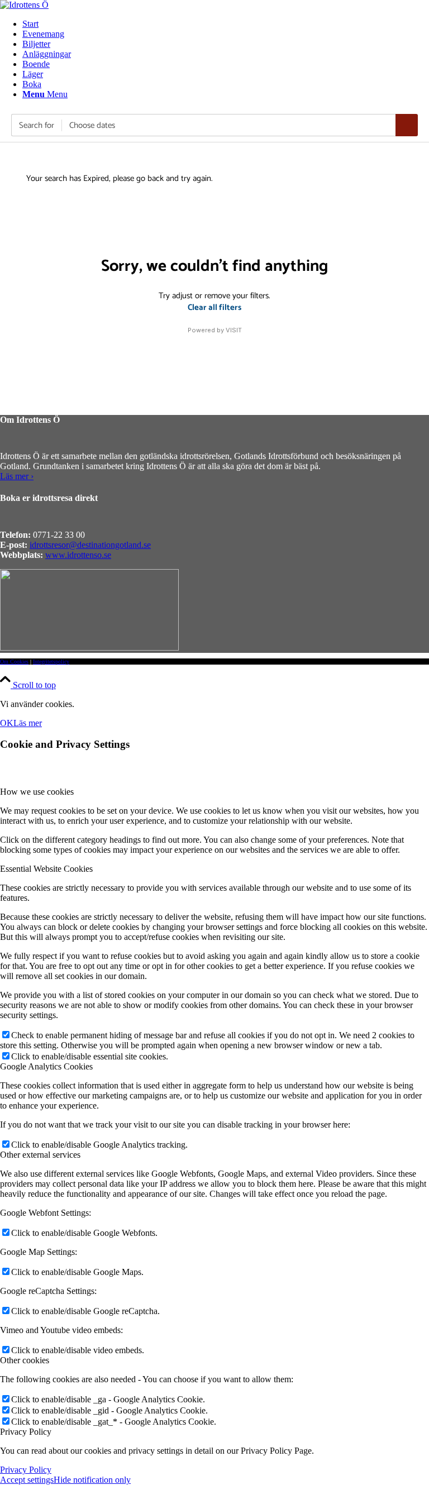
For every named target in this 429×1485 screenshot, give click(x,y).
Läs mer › (17, 476)
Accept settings (27, 1479)
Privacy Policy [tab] (25, 1431)
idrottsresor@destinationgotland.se (90, 545)
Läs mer (27, 723)
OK (6, 723)
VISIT (234, 330)
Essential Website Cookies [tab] (46, 868)
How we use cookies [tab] (37, 791)
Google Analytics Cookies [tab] (46, 1066)
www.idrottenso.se (78, 555)
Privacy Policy (25, 1469)
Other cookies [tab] (24, 1360)
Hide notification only (92, 1479)
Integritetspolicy (51, 661)
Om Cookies (14, 661)
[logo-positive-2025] (24, 4)
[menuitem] (225, 24)
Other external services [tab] (40, 1154)
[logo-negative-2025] (89, 647)
